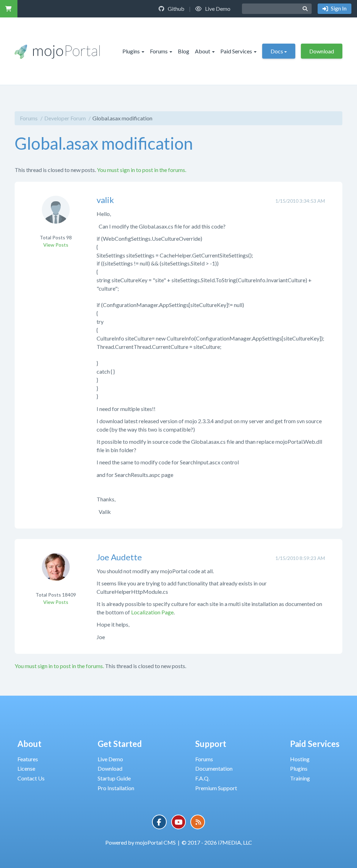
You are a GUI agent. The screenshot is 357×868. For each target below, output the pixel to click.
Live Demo (217, 8)
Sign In (338, 8)
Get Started (120, 744)
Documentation (214, 768)
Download (321, 51)
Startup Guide (114, 778)
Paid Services (236, 51)
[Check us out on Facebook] (159, 822)
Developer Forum (65, 118)
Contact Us (31, 778)
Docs (277, 51)
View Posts (55, 245)
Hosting (300, 759)
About (202, 51)
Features (27, 759)
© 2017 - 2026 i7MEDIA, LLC (217, 842)
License (26, 768)
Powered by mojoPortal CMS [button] (140, 842)
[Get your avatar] (56, 214)
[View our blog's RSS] (197, 822)
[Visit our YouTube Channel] (178, 822)
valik (105, 200)
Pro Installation (116, 788)
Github (175, 8)
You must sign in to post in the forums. (141, 169)
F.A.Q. (202, 778)
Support (210, 744)
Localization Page (152, 612)
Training (300, 778)
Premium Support (216, 788)
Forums (159, 51)
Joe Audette (119, 557)
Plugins (131, 51)
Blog (183, 51)
